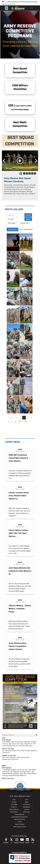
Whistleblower (26, 807)
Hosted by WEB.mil (19, 852)
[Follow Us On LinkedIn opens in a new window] (27, 840)
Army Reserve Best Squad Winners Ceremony (17, 180)
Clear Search (12, 229)
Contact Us (14, 807)
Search (28, 215)
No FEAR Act (26, 804)
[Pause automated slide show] (20, 173)
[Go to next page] (16, 421)
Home (14, 799)
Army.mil (26, 809)
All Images (12, 223)
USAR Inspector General (19, 826)
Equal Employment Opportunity (20, 817)
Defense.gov (26, 812)
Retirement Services (19, 819)
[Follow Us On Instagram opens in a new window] (16, 840)
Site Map (14, 802)
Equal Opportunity (19, 814)
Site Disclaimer (14, 812)
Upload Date (24, 223)
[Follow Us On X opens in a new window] (11, 840)
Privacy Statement (14, 809)
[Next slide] (36, 160)
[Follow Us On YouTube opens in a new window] (22, 840)
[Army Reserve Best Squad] (26, 242)
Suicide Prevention (20, 824)
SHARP (20, 821)
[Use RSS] (32, 840)
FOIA (26, 799)
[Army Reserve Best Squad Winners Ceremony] (20, 160)
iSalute (26, 802)
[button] (9, 4)
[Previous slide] (4, 160)
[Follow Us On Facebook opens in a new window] (6, 840)
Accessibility (14, 804)
